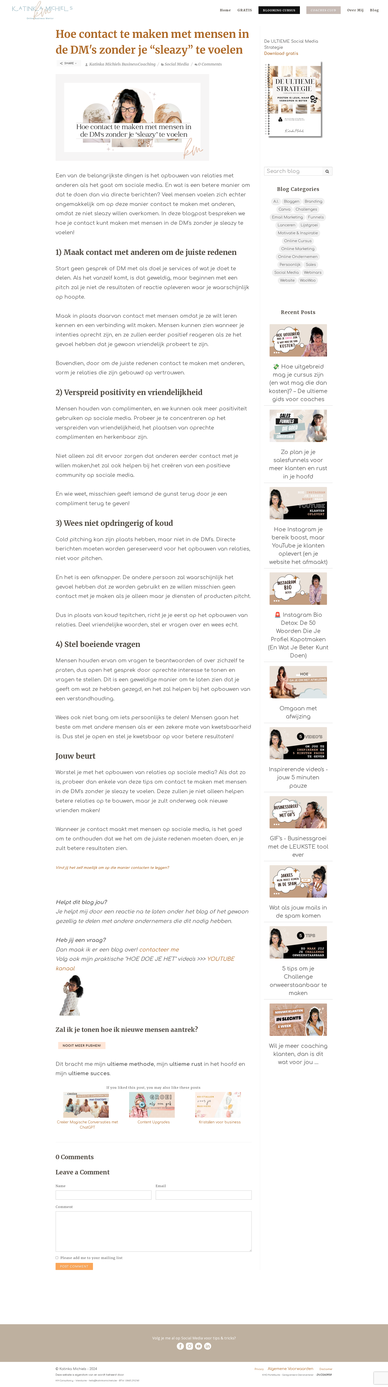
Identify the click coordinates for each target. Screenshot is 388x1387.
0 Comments (210, 64)
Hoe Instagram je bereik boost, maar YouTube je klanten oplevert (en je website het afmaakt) (298, 545)
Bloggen (291, 201)
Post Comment (74, 1266)
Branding (313, 201)
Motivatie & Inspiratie (298, 233)
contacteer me (159, 950)
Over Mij (355, 10)
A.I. (276, 201)
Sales (311, 265)
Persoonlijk (290, 265)
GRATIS (244, 10)
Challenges (306, 209)
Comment (64, 1207)
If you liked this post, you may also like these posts (153, 1088)
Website (287, 280)
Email (161, 1186)
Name (61, 1186)
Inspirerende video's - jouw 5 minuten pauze (298, 777)
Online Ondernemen (298, 257)
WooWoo (308, 280)
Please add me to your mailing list (91, 1258)
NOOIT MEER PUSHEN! (82, 1045)
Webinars (313, 273)
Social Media (177, 64)
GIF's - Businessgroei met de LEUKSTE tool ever (298, 846)
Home (225, 10)
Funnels (316, 217)
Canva (284, 209)
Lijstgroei (309, 225)
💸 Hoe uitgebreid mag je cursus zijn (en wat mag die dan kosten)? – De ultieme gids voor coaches (298, 383)
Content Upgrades (154, 1122)
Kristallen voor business (220, 1122)
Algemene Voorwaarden (290, 1369)
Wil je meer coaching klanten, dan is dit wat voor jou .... (298, 1054)
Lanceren (286, 225)
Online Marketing (297, 249)
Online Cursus (298, 241)
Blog (374, 10)
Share (69, 63)
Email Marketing (287, 217)
